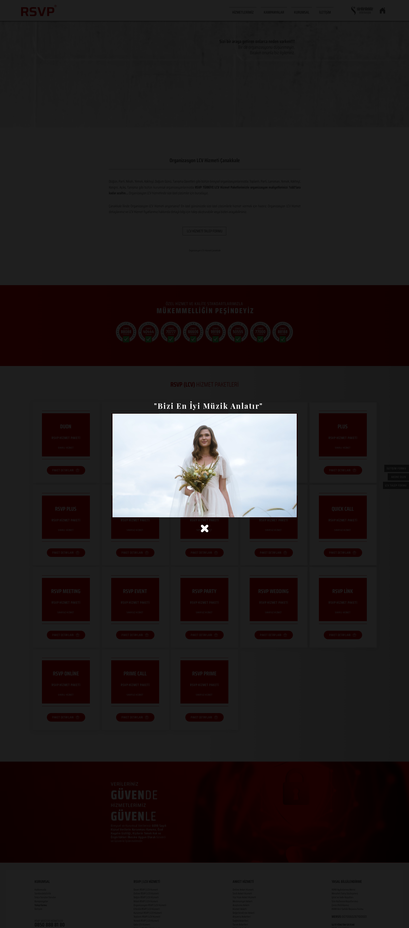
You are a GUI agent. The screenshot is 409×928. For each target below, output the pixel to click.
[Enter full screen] (291, 511)
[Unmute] (125, 511)
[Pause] (118, 511)
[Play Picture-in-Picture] (284, 511)
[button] (204, 528)
